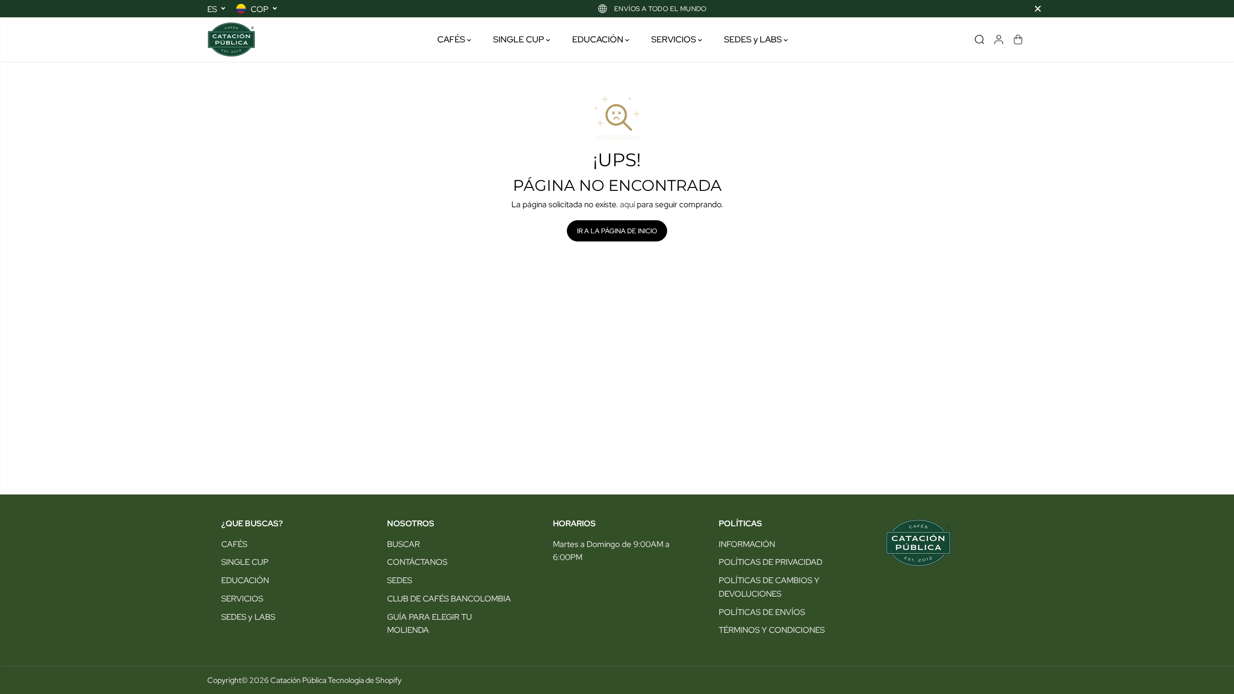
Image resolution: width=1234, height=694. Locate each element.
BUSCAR (403, 543)
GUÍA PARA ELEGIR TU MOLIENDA (429, 623)
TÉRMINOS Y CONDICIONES (772, 629)
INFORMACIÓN (747, 543)
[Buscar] (979, 39)
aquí (627, 204)
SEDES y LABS (754, 39)
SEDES (399, 580)
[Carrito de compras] (1018, 39)
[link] (949, 543)
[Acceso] (998, 39)
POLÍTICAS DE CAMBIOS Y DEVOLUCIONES (769, 586)
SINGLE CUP (519, 39)
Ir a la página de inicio (617, 231)
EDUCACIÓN (598, 39)
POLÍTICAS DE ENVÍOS (762, 611)
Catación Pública (298, 680)
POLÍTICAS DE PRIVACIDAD (770, 561)
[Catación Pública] (231, 39)
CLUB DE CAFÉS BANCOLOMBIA (449, 598)
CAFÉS (452, 39)
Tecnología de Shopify (365, 680)
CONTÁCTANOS (417, 561)
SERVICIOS (674, 39)
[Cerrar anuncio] (1038, 8)
